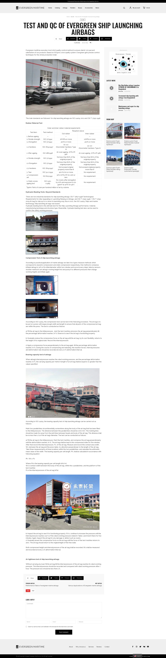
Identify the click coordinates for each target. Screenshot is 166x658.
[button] (124, 8)
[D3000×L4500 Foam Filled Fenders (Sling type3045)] (114, 157)
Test (33, 590)
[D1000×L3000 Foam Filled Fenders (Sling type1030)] (114, 131)
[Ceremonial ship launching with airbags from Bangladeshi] (111, 98)
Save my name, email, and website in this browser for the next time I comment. (50, 626)
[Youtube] (148, 647)
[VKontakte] (144, 647)
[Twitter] (140, 647)
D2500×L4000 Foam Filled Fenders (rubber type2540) (131, 142)
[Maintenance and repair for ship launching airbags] (111, 109)
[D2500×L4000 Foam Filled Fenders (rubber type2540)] (132, 131)
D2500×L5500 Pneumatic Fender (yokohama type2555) (131, 169)
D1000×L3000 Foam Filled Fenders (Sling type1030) (113, 142)
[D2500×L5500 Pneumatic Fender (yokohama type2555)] (132, 157)
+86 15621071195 (145, 656)
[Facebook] (133, 647)
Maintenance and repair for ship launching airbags (129, 107)
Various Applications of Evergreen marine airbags (85, 585)
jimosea (78, 42)
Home (68, 16)
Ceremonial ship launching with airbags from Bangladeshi (128, 97)
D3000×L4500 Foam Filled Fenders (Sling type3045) (113, 169)
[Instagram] (137, 647)
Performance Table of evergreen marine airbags (42, 585)
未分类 (72, 16)
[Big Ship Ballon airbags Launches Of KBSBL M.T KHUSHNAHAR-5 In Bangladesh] (111, 88)
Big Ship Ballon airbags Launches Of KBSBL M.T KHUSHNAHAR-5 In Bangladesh (129, 87)
